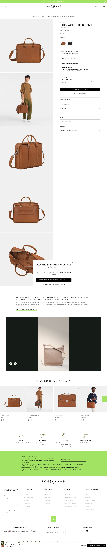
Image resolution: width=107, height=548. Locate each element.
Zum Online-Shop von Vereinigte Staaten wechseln (53, 279)
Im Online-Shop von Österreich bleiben (54, 284)
